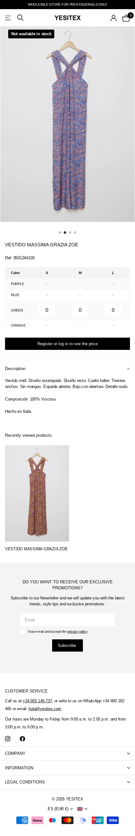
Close (67, 754)
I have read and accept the (58, 631)
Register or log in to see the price (67, 343)
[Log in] (114, 17)
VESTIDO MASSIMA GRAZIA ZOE (36, 549)
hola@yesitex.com (45, 708)
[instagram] (7, 739)
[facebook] (22, 739)
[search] (20, 18)
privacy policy (78, 631)
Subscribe (67, 645)
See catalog (8, 17)
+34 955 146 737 (37, 701)
